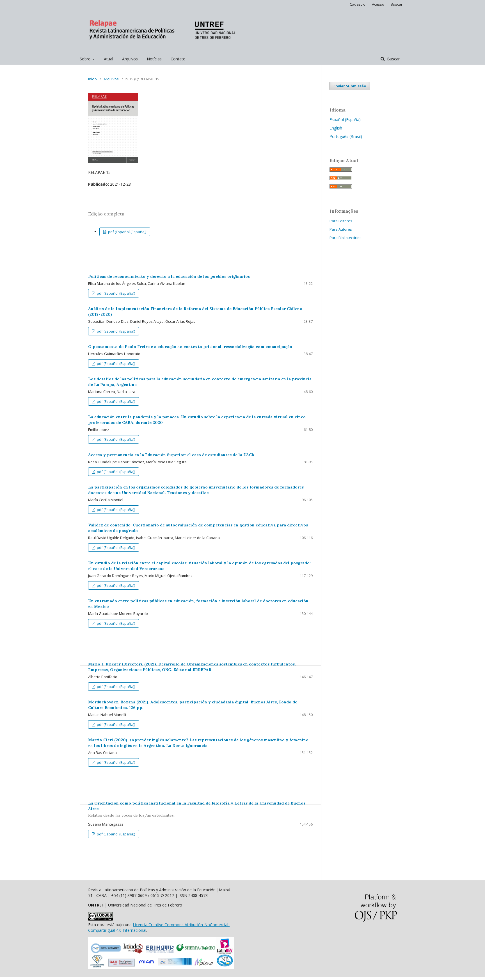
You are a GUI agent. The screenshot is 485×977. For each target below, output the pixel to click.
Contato (178, 59)
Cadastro (357, 4)
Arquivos (130, 59)
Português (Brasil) (346, 136)
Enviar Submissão (349, 85)
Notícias (154, 59)
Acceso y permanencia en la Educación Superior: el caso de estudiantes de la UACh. (171, 454)
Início (92, 78)
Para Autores (341, 229)
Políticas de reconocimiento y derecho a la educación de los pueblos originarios (169, 276)
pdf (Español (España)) (126, 231)
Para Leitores (341, 220)
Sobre (85, 59)
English (336, 128)
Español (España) (345, 119)
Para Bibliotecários (346, 237)
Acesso (378, 4)
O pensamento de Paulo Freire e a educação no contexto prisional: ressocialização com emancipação (190, 346)
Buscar (393, 59)
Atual (108, 59)
